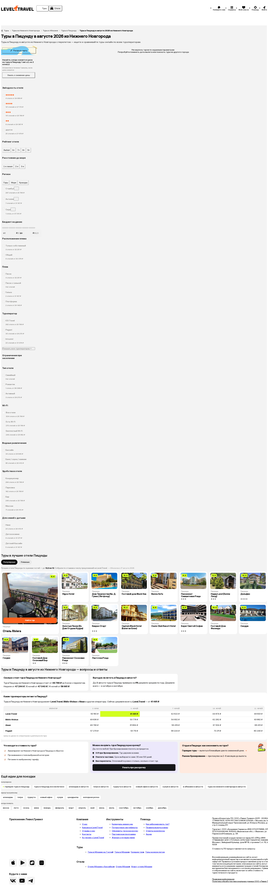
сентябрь (124, 808)
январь (47, 808)
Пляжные (25, 562)
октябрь (137, 808)
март (71, 808)
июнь (101, 808)
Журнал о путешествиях (123, 837)
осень (26, 808)
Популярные (9, 562)
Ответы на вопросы (155, 831)
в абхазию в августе (193, 786)
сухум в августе (170, 786)
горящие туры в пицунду (17, 786)
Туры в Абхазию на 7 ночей (100, 852)
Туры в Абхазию (50, 30)
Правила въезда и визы (157, 827)
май (92, 808)
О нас (84, 824)
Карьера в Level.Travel (92, 827)
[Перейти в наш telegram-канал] (31, 881)
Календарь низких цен (122, 824)
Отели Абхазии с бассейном (101, 866)
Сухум (60, 797)
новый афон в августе (147, 786)
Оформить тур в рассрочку (125, 831)
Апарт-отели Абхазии (141, 866)
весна (6, 808)
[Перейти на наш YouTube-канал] (22, 881)
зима (36, 808)
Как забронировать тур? (157, 824)
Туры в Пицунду (68, 30)
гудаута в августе (122, 786)
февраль (59, 808)
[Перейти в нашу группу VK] (13, 881)
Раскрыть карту (20, 50)
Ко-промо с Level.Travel (93, 837)
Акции (149, 834)
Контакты (86, 834)
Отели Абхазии (123, 866)
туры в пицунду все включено (49, 786)
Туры (6, 30)
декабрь (162, 808)
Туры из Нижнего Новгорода (26, 30)
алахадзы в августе (79, 786)
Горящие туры (137, 852)
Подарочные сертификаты (125, 827)
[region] (134, 720)
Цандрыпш (73, 797)
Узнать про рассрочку (134, 767)
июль (111, 808)
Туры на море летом (155, 852)
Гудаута (31, 797)
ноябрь (149, 808)
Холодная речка (91, 797)
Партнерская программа (124, 834)
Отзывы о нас (88, 831)
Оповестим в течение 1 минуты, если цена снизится (17, 69)
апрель (82, 808)
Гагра (20, 797)
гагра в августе (101, 786)
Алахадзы (8, 797)
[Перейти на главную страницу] (17, 8)
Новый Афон (46, 797)
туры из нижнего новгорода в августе (227, 786)
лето (16, 808)
